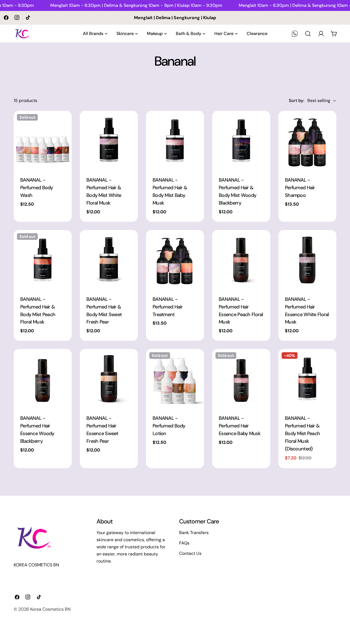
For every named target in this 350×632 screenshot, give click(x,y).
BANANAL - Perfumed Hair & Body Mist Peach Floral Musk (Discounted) (302, 433)
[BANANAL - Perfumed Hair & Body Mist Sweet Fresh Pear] (109, 259)
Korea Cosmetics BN (50, 609)
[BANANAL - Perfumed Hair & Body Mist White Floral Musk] (109, 140)
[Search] (307, 33)
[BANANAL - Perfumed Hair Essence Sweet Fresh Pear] (109, 378)
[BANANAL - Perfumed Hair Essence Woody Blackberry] (43, 378)
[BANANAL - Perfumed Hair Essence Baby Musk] (241, 378)
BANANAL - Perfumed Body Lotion (169, 426)
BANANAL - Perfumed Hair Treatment (168, 307)
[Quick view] (63, 122)
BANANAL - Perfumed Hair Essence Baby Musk (239, 426)
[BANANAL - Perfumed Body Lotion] (175, 378)
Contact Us (190, 553)
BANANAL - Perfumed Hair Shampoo (300, 188)
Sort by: (296, 100)
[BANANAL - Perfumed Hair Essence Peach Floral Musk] (241, 259)
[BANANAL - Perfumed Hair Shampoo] (307, 140)
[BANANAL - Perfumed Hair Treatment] (175, 259)
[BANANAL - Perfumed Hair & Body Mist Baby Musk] (175, 140)
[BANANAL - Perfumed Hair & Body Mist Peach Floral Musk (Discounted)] (307, 378)
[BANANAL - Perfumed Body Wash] (43, 140)
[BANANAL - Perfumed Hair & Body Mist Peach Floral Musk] (43, 259)
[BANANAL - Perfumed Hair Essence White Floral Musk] (307, 259)
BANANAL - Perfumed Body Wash (36, 188)
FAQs (184, 543)
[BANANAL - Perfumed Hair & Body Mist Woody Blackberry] (241, 140)
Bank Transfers (194, 532)
